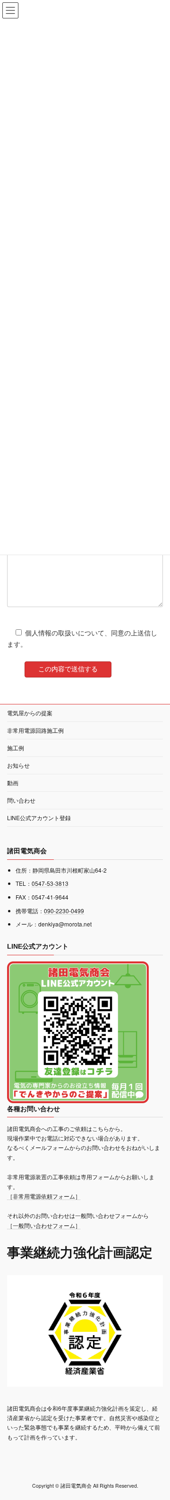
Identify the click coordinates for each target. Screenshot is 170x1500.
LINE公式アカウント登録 (39, 818)
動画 (12, 783)
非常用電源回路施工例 (35, 730)
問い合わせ (21, 800)
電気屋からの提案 (29, 713)
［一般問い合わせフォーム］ (44, 1225)
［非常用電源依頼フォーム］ (44, 1196)
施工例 (15, 748)
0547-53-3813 (50, 883)
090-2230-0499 (64, 911)
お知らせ (18, 765)
